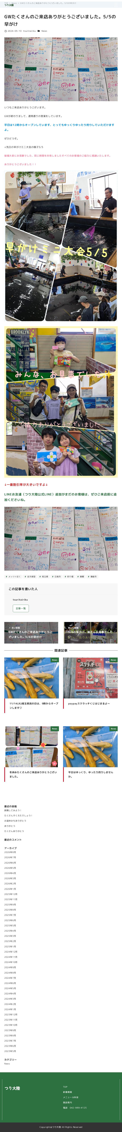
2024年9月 (10, 967)
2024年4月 (10, 993)
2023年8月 (10, 1035)
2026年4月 (10, 873)
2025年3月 (10, 936)
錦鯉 (81, 576)
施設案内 (67, 1102)
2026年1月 (10, 888)
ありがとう (9, 826)
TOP (65, 1086)
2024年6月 (10, 983)
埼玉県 (44, 576)
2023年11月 (10, 1019)
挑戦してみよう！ (13, 810)
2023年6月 (10, 1045)
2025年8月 (10, 909)
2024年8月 (10, 972)
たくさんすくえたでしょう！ (18, 815)
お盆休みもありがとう (15, 820)
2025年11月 (10, 899)
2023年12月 (10, 1014)
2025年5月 (10, 925)
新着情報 (67, 1092)
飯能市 (93, 576)
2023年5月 (10, 1051)
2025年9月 (10, 904)
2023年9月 (10, 1030)
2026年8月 (10, 852)
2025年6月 (10, 920)
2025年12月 (10, 894)
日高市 (57, 576)
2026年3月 (10, 878)
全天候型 (31, 576)
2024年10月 (10, 962)
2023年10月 (10, 1025)
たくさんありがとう (14, 831)
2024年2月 (10, 1004)
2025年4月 (10, 930)
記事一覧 (21, 608)
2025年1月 (10, 946)
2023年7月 (10, 1040)
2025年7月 (10, 915)
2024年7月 (10, 977)
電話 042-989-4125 (75, 1107)
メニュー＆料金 (71, 1097)
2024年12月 (10, 951)
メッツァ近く (14, 576)
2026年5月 (10, 867)
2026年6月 (10, 862)
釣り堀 (70, 576)
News (44, 30)
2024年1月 (10, 1009)
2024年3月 (10, 998)
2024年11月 (10, 956)
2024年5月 (10, 988)
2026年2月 (10, 883)
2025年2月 (10, 941)
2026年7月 (10, 857)
